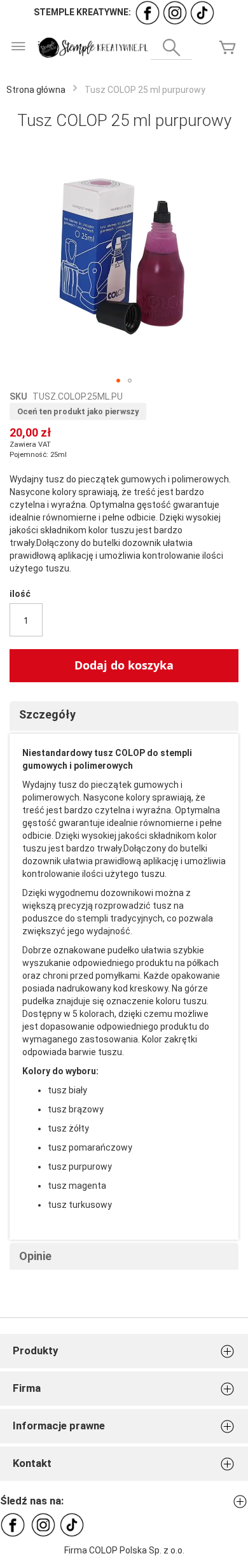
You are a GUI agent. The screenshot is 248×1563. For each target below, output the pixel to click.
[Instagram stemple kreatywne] (175, 12)
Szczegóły (47, 714)
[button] (118, 380)
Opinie (35, 1256)
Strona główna (35, 90)
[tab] (124, 716)
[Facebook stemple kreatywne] (147, 12)
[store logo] (92, 48)
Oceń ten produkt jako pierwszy (78, 411)
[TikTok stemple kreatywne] (202, 12)
